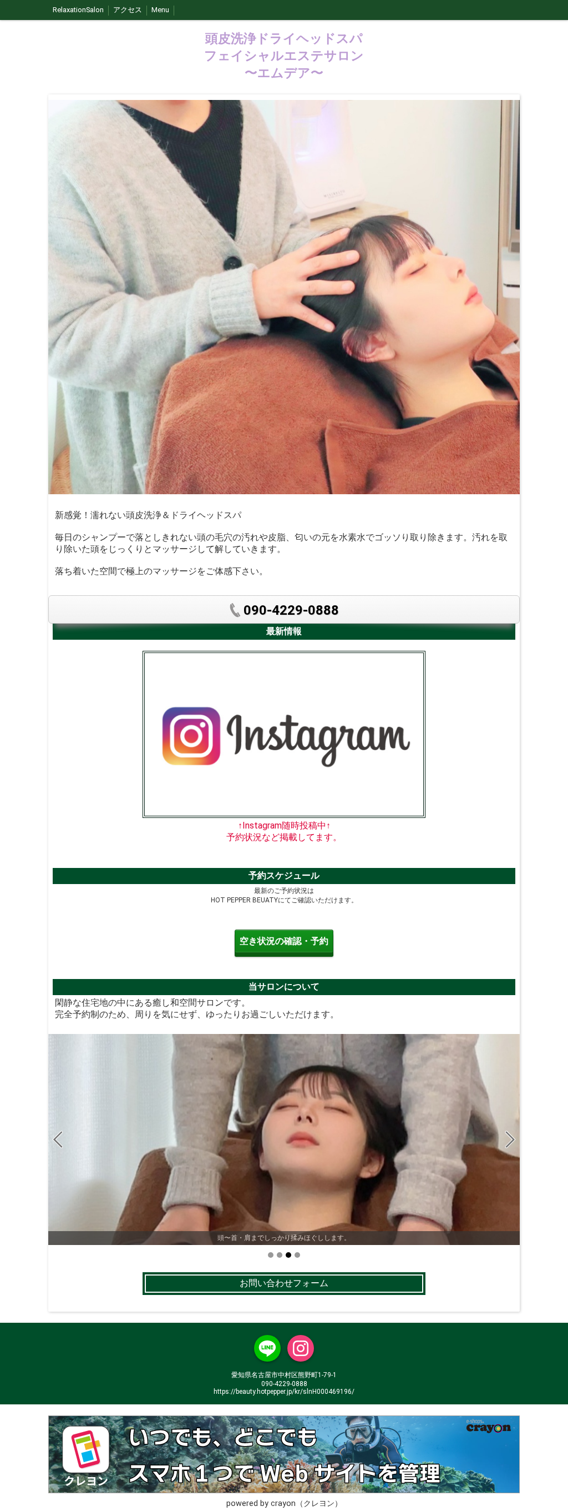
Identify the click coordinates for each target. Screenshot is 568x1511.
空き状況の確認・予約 (284, 941)
